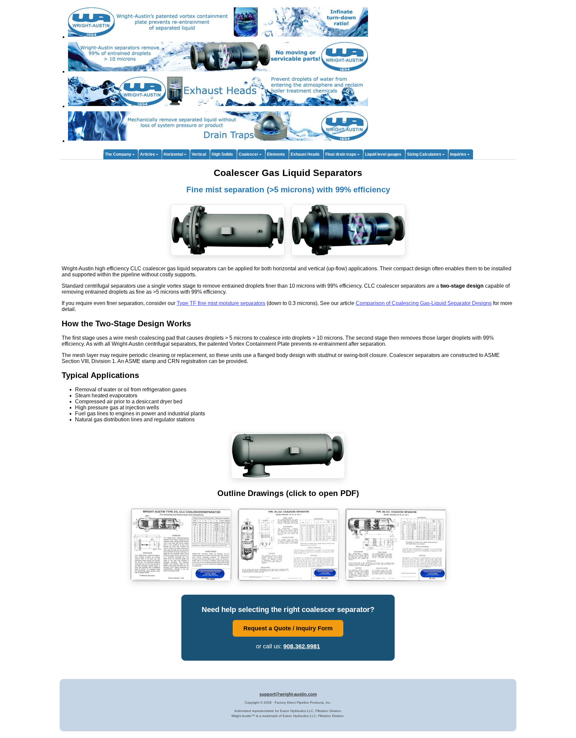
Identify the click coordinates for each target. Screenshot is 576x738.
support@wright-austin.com (288, 694)
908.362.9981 (301, 646)
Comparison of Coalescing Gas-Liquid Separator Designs (424, 303)
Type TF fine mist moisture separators (221, 303)
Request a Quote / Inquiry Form (288, 628)
